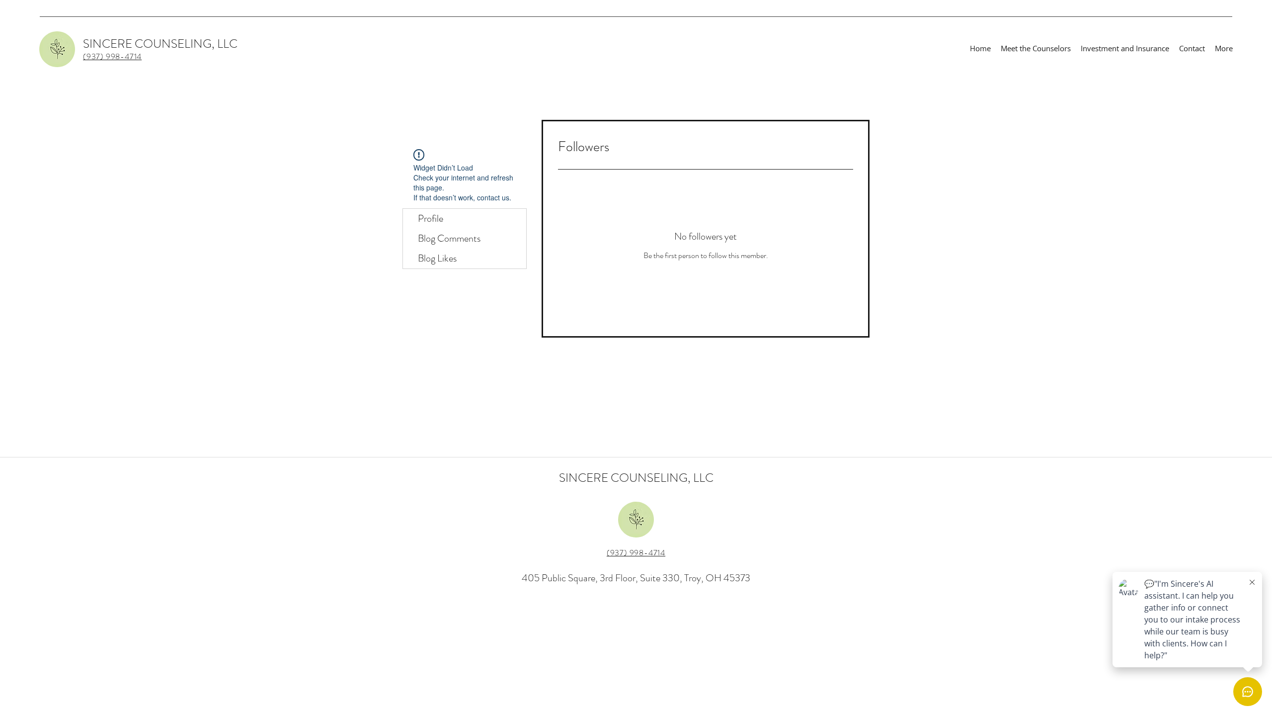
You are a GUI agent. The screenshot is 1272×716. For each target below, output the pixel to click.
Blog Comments (449, 238)
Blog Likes (437, 258)
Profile (430, 218)
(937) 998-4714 (636, 552)
